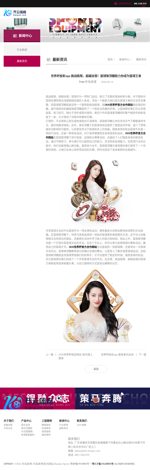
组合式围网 (26, 428)
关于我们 (9, 420)
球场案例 (46, 431)
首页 (110, 59)
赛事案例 (46, 425)
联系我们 (82, 420)
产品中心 (26, 420)
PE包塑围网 (27, 431)
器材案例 (46, 435)
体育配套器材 (27, 435)
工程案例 (47, 420)
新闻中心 (124, 59)
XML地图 (81, 425)
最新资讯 (141, 59)
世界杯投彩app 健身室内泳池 (123, 354)
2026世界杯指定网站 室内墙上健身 (69, 356)
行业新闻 (63, 425)
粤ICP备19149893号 (79, 463)
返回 (96, 369)
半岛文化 (8, 428)
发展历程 (8, 425)
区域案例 (46, 428)
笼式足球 (25, 425)
